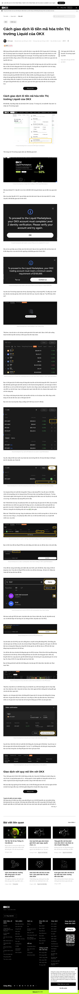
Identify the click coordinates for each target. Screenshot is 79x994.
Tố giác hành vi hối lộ (8, 951)
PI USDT (53, 933)
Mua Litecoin (42, 940)
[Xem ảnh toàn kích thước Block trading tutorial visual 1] (30, 127)
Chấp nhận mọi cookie (63, 984)
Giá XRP (53, 951)
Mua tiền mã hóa (19, 924)
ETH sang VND (43, 955)
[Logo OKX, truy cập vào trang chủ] (5, 7)
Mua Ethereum (42, 933)
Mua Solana (42, 938)
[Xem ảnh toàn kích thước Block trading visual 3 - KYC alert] (30, 222)
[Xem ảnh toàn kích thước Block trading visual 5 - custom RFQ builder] (30, 313)
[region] (63, 980)
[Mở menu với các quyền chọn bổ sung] (76, 8)
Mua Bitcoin (42, 930)
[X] (17, 986)
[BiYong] (28, 986)
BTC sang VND (43, 952)
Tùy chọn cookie (7, 959)
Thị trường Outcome (18, 949)
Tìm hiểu (5, 16)
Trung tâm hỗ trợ (31, 946)
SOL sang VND (43, 960)
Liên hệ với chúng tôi (7, 937)
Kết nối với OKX (31, 955)
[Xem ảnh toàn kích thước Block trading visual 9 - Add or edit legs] (30, 530)
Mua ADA (41, 935)
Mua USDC (42, 928)
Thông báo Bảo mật (7, 944)
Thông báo (30, 952)
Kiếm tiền (17, 933)
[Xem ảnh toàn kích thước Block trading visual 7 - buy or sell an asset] (30, 428)
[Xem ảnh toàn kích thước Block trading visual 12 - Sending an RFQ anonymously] (30, 629)
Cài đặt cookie (63, 988)
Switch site (61, 3)
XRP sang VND (43, 962)
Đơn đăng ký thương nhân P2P (31, 938)
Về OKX (5, 925)
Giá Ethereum (54, 943)
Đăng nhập (63, 7)
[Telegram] (14, 986)
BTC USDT (54, 929)
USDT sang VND (43, 957)
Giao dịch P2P (18, 926)
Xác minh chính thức (31, 949)
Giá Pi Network (54, 946)
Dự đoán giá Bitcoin (54, 954)
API (28, 926)
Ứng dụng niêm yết (32, 935)
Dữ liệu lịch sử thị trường (31, 929)
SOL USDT (53, 936)
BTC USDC (54, 924)
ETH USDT (54, 931)
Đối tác (29, 924)
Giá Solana (54, 948)
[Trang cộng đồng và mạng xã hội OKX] (36, 986)
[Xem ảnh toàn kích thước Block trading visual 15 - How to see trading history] (30, 758)
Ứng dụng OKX (7, 956)
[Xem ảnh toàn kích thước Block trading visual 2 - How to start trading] (30, 169)
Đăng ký (70, 7)
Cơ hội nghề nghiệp (6, 934)
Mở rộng (53, 806)
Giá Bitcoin (53, 941)
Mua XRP (41, 943)
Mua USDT (42, 925)
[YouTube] (33, 986)
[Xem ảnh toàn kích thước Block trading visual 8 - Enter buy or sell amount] (30, 475)
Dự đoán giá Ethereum (54, 958)
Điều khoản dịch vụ (8, 940)
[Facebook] (20, 986)
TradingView (18, 943)
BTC (30, 509)
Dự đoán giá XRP (55, 961)
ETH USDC (54, 926)
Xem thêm (71, 822)
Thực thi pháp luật (7, 954)
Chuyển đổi (18, 929)
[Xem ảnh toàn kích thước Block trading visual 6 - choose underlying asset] (30, 357)
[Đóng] (77, 11)
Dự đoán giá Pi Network (54, 964)
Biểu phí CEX (30, 932)
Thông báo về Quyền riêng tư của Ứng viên (8, 929)
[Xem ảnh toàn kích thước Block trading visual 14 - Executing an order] (30, 720)
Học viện (17, 941)
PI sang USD (42, 965)
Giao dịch (13, 16)
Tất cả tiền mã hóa (20, 938)
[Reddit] (22, 986)
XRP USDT (54, 938)
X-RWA (17, 946)
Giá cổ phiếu (18, 952)
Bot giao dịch (18, 936)
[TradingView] (25, 986)
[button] (58, 8)
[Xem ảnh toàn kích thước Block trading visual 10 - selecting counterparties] (30, 555)
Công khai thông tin (7, 947)
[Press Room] (30, 986)
